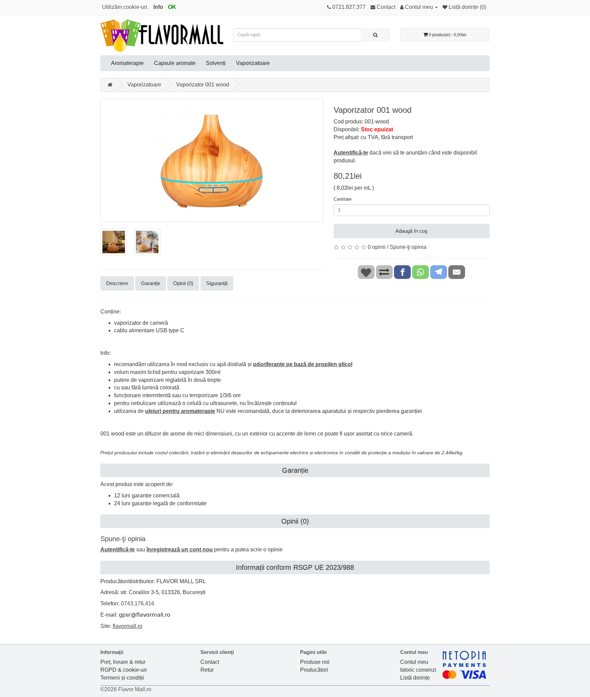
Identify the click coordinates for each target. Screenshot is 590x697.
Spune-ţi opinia (408, 247)
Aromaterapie (127, 63)
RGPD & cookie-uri (123, 670)
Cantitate (342, 199)
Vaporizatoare (253, 63)
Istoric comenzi (418, 670)
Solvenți (216, 63)
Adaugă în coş (411, 231)
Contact (209, 662)
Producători (314, 670)
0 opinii (376, 247)
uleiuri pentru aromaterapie (180, 411)
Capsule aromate (175, 63)
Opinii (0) (183, 283)
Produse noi (314, 662)
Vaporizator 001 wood (202, 85)
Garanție (150, 283)
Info (158, 7)
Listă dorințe (415, 678)
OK (172, 7)
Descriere (117, 283)
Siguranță (216, 283)
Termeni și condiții (122, 678)
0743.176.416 (137, 603)
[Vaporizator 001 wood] (211, 160)
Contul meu (414, 662)
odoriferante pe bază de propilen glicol (302, 364)
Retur (207, 670)
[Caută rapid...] (375, 35)
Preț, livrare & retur (122, 662)
